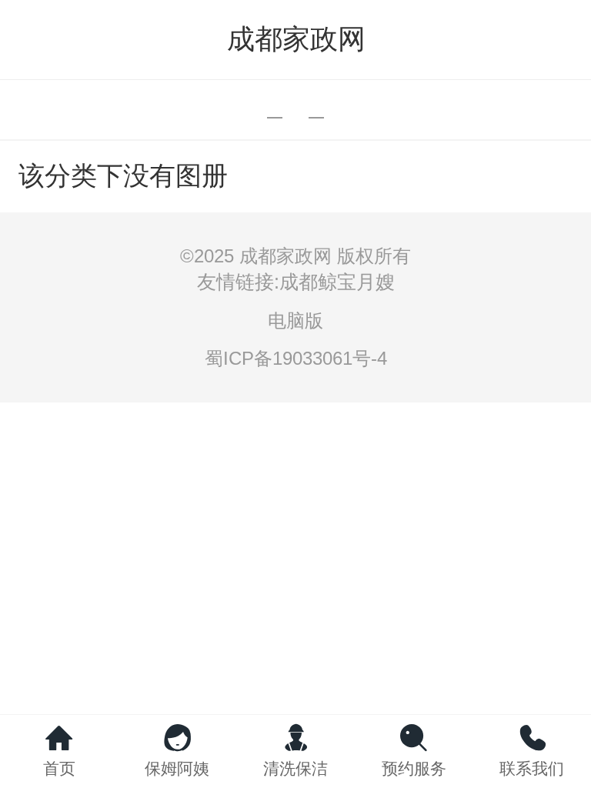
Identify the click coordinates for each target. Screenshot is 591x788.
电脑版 (295, 320)
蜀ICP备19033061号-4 (296, 358)
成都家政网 (296, 39)
